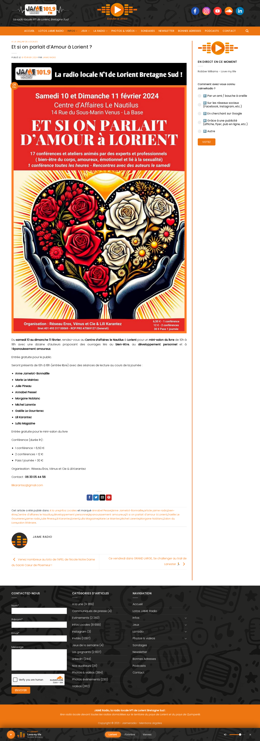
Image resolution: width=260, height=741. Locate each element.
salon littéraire (27, 522)
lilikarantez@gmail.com (27, 485)
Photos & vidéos (123, 31)
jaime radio (33, 518)
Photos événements (86, 679)
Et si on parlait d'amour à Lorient (146, 514)
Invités (76, 638)
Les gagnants (81, 652)
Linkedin (77, 659)
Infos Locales (29, 41)
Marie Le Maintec (109, 518)
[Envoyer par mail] (102, 498)
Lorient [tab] (113, 734)
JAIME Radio (49, 57)
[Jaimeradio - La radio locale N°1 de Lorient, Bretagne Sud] (40, 10)
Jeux (84, 31)
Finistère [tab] (130, 734)
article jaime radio (155, 510)
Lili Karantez (63, 518)
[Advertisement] (223, 203)
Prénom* (17, 619)
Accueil (29, 31)
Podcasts (212, 31)
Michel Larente (130, 518)
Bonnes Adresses (189, 31)
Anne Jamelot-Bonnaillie (127, 510)
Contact (229, 31)
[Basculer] (186, 618)
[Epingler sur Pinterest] (109, 498)
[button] (247, 30)
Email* (15, 633)
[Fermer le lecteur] (250, 734)
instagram (79, 632)
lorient (75, 518)
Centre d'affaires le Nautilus (35, 514)
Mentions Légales (150, 723)
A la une (16, 41)
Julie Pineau (48, 518)
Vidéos (77, 686)
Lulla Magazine (89, 518)
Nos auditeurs (81, 666)
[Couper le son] (225, 734)
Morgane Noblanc (151, 518)
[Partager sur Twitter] (96, 498)
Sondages (148, 31)
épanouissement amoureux (107, 514)
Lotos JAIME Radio (51, 31)
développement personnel (70, 514)
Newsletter (166, 31)
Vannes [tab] (147, 734)
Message (17, 647)
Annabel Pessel (102, 510)
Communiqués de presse (89, 611)
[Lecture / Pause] (11, 735)
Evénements (80, 618)
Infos (71, 31)
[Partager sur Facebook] (90, 498)
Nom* (15, 605)
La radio (99, 31)
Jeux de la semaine (85, 645)
